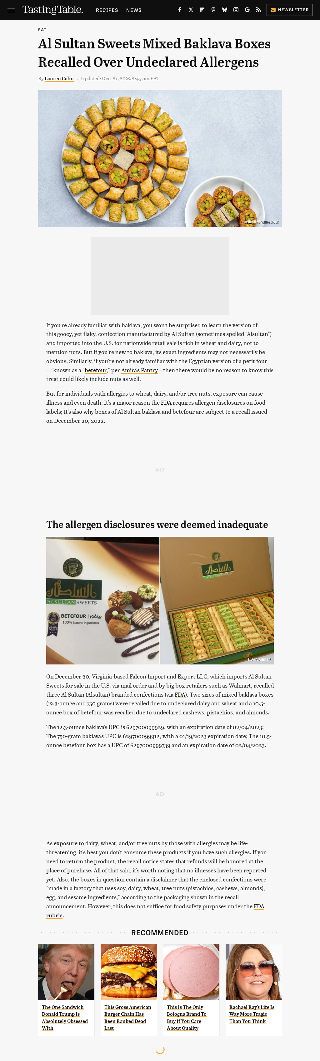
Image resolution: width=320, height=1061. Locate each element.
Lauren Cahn (59, 78)
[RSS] (258, 11)
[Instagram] (236, 11)
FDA (166, 402)
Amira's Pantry (139, 370)
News (134, 9)
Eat (42, 29)
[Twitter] (191, 11)
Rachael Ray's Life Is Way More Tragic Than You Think (251, 1014)
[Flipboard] (202, 11)
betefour (96, 370)
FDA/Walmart (259, 659)
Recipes (107, 9)
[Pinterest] (213, 11)
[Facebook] (180, 11)
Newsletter (293, 9)
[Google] (247, 11)
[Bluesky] (225, 11)
